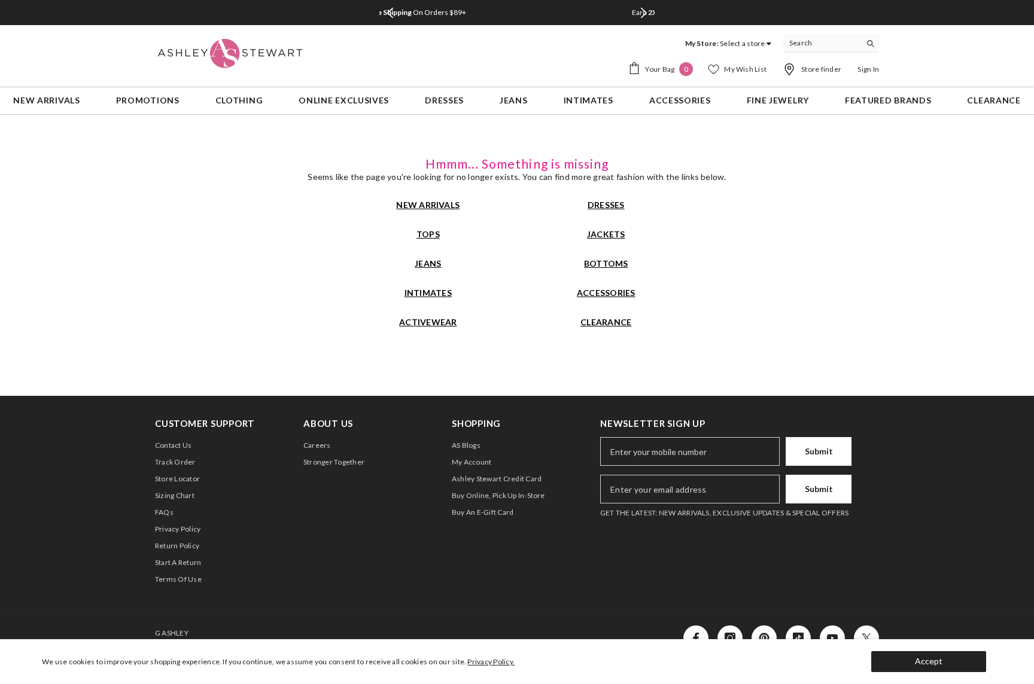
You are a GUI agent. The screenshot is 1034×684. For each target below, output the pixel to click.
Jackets (606, 234)
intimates (428, 293)
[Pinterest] (764, 638)
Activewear (428, 322)
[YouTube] (832, 638)
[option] (526, 12)
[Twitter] (866, 638)
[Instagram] (730, 638)
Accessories (606, 293)
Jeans (428, 263)
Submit (819, 451)
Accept (928, 661)
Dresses (606, 205)
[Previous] (389, 12)
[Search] (831, 43)
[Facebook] (695, 638)
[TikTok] (798, 638)
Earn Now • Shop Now (528, 12)
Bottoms (606, 263)
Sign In (868, 69)
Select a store (742, 43)
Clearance (605, 322)
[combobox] (821, 43)
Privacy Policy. (491, 661)
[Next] (644, 12)
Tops (428, 234)
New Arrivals (428, 205)
